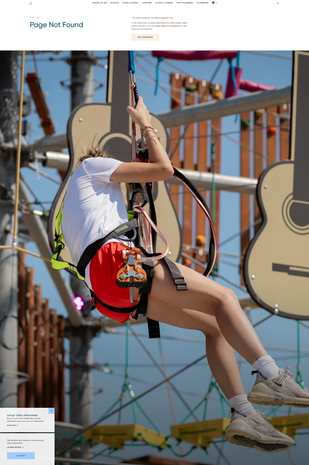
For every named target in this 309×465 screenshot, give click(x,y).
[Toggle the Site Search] (278, 3)
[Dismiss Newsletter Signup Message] (51, 411)
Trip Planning (184, 3)
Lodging (147, 3)
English (214, 2)
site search (175, 26)
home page (160, 26)
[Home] (31, 3)
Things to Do (99, 3)
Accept (21, 456)
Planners (202, 3)
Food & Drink (130, 3)
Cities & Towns (164, 3)
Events (115, 3)
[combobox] (214, 2)
